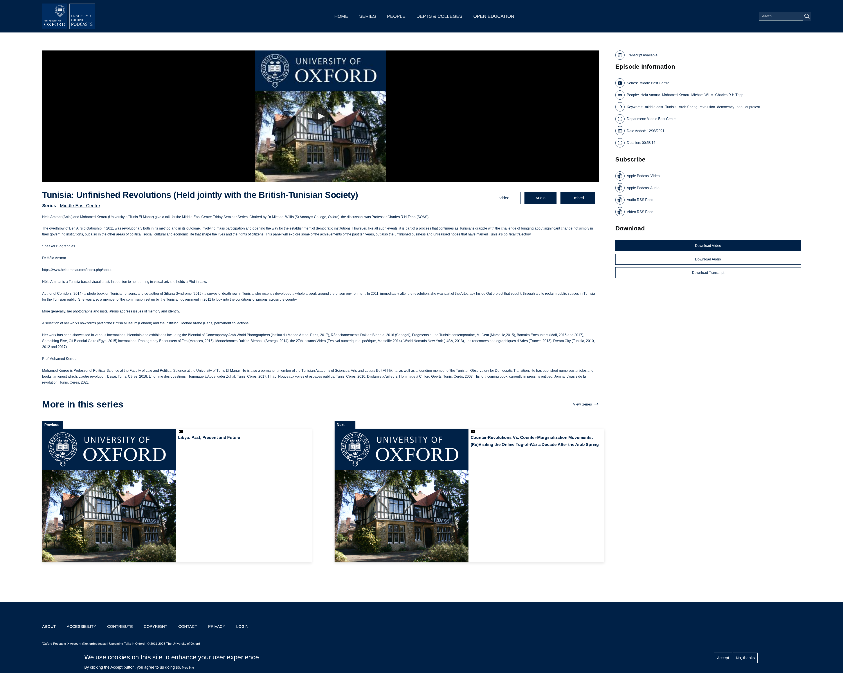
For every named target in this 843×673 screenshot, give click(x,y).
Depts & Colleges (439, 16)
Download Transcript (708, 273)
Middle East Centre (80, 205)
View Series (582, 404)
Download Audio (708, 259)
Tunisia (671, 107)
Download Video (708, 246)
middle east (654, 107)
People (396, 16)
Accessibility (81, 626)
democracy (725, 107)
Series (367, 16)
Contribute (120, 626)
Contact (187, 626)
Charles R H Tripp (729, 95)
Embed (577, 198)
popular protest (748, 107)
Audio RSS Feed (640, 200)
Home (341, 16)
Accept (723, 658)
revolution (707, 107)
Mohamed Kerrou (675, 95)
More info (188, 667)
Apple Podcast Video (643, 176)
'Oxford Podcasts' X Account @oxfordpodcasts (74, 643)
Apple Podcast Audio (643, 188)
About (49, 626)
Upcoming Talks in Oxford (127, 643)
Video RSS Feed (640, 212)
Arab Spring (688, 107)
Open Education (493, 16)
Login (242, 626)
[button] (320, 116)
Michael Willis (702, 95)
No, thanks (745, 658)
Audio (540, 198)
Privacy (216, 626)
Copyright (155, 626)
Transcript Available (642, 55)
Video (504, 198)
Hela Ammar (650, 95)
